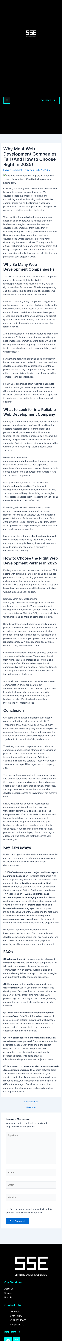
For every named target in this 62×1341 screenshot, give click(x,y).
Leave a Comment (12, 170)
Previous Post (31, 1102)
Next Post (31, 1107)
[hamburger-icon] (6, 100)
